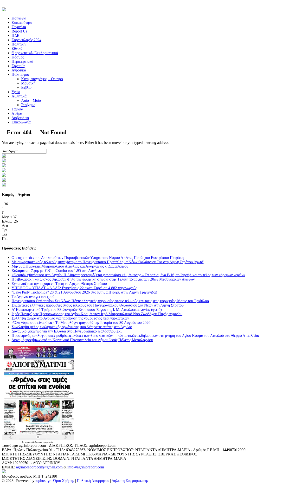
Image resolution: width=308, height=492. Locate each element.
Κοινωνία (19, 18)
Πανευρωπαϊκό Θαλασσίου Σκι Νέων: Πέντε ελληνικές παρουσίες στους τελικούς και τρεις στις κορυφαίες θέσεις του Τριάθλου (110, 301)
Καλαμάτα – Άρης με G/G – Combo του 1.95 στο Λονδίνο (56, 270)
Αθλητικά (19, 96)
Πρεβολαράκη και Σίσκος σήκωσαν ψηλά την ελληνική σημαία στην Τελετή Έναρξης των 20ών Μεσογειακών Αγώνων (103, 279)
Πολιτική (19, 44)
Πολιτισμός (20, 74)
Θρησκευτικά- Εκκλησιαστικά (35, 53)
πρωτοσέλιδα (31, 442)
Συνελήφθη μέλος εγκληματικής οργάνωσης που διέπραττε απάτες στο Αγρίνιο (72, 327)
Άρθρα (17, 113)
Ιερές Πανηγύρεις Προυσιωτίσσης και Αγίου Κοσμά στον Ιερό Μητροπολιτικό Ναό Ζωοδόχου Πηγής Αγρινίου (97, 314)
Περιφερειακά (22, 61)
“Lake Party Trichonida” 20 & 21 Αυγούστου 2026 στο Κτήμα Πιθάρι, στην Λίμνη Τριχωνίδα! (84, 292)
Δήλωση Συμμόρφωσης (130, 481)
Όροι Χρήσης (63, 481)
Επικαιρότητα (22, 22)
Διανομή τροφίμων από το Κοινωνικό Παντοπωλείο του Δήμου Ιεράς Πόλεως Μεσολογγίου (82, 340)
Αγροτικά (19, 70)
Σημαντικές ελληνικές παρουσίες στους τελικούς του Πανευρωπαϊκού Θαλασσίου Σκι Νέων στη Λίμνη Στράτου (98, 305)
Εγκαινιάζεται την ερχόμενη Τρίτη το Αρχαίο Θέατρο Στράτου (59, 283)
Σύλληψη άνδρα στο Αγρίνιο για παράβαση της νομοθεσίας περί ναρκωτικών (70, 318)
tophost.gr (43, 481)
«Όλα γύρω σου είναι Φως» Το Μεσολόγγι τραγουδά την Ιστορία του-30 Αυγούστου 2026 (81, 322)
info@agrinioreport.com (85, 467)
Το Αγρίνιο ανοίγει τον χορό (33, 296)
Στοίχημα (28, 105)
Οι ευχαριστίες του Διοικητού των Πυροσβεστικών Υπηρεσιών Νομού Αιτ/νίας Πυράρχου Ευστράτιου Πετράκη (98, 258)
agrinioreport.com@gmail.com (39, 467)
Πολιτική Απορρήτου (93, 481)
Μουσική (28, 83)
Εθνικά (17, 48)
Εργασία (18, 66)
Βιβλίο (26, 87)
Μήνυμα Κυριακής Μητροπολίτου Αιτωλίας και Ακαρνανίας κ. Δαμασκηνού (70, 266)
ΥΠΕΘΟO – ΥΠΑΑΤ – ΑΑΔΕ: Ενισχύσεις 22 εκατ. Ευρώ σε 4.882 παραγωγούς (74, 288)
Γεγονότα (19, 27)
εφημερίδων (49, 442)
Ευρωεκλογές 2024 (26, 40)
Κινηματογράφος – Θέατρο (42, 79)
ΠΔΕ (15, 35)
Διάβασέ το (20, 118)
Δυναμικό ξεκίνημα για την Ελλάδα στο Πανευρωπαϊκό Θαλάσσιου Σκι (67, 331)
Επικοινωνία (21, 122)
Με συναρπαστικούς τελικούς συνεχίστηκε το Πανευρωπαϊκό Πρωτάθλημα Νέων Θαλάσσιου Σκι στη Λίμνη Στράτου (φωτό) (108, 262)
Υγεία (16, 92)
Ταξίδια (17, 109)
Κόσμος (18, 57)
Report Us (19, 31)
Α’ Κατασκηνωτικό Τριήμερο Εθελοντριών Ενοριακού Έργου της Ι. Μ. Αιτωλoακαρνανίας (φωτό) (87, 309)
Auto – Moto (31, 100)
